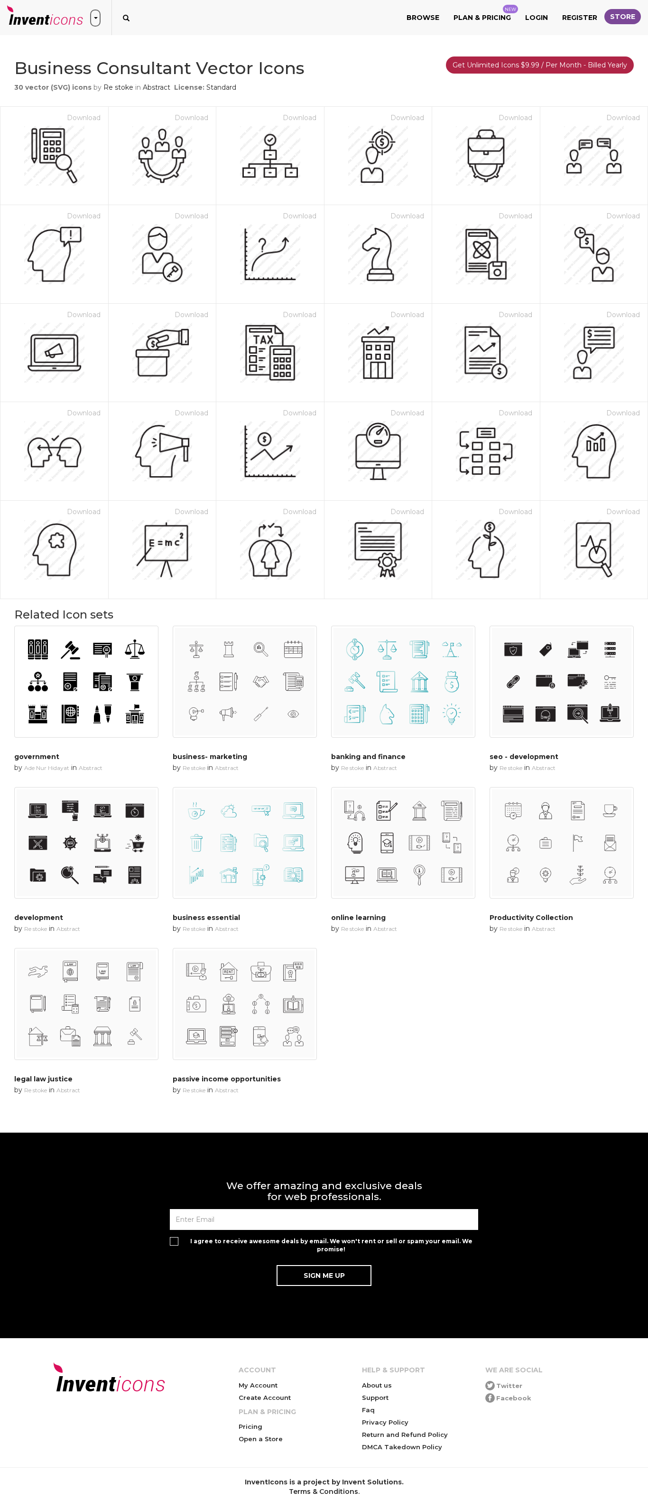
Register (579, 17)
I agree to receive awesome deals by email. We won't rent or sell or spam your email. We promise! (331, 1245)
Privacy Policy (385, 1422)
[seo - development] (562, 682)
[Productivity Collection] (562, 843)
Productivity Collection (531, 917)
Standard (221, 87)
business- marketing (210, 756)
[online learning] (403, 843)
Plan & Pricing (485, 14)
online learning (358, 917)
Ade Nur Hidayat (46, 767)
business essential (206, 917)
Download (84, 117)
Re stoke (118, 87)
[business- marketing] (245, 682)
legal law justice (43, 1079)
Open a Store (261, 1439)
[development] (86, 843)
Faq (368, 1410)
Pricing (250, 1426)
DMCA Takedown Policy (402, 1447)
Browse (423, 17)
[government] (86, 682)
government (36, 756)
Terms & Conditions (323, 1491)
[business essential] (245, 843)
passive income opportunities (227, 1079)
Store (622, 16)
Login (536, 17)
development (38, 917)
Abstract (156, 87)
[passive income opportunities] (245, 1004)
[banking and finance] (403, 682)
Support (375, 1397)
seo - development (524, 756)
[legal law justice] (86, 1004)
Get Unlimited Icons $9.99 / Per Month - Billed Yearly (540, 65)
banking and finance (368, 756)
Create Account (265, 1397)
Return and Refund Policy (405, 1434)
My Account (258, 1385)
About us (377, 1385)
